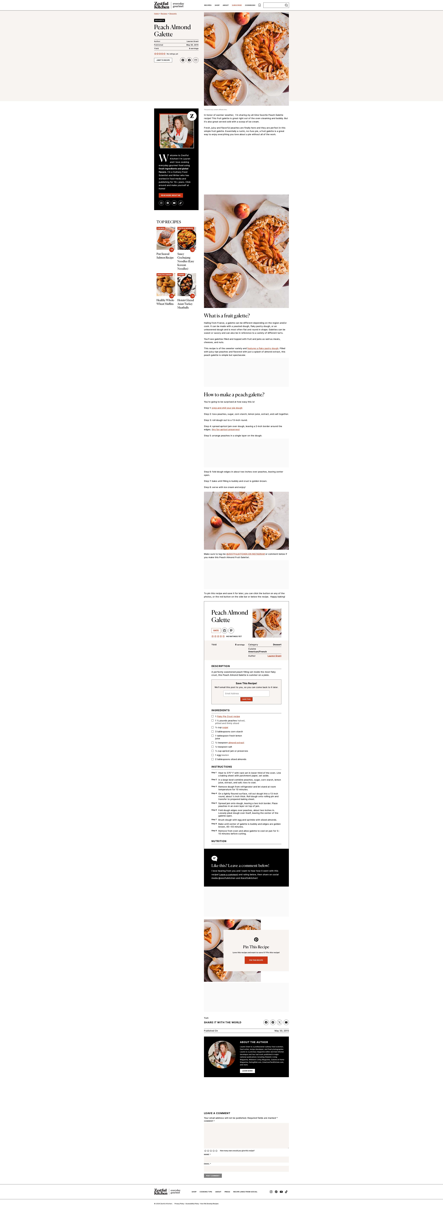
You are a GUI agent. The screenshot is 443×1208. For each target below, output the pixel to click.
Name (207, 1154)
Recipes (208, 5)
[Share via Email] (286, 1022)
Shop (217, 5)
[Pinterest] (167, 202)
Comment (209, 1121)
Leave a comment (228, 874)
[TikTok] (180, 202)
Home (156, 14)
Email (207, 1164)
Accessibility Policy (192, 1204)
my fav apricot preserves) (226, 429)
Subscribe (237, 5)
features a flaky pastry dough (262, 348)
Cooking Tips (206, 1192)
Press (227, 1192)
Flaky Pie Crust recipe (228, 716)
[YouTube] (174, 202)
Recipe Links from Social (245, 1192)
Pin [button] (231, 630)
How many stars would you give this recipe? (237, 1151)
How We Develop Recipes (209, 1204)
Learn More (247, 1071)
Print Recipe (224, 630)
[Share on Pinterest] (272, 1022)
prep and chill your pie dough (227, 408)
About (226, 5)
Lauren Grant (193, 41)
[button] (155, 53)
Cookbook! (250, 5)
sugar (225, 727)
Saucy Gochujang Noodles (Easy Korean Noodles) (185, 261)
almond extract (236, 742)
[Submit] (286, 5)
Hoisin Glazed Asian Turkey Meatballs (185, 303)
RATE (216, 630)
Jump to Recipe (163, 60)
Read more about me (171, 195)
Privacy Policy (179, 1204)
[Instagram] (161, 202)
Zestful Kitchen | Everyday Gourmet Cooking (169, 5)
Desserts (173, 14)
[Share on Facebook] (266, 1022)
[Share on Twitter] (279, 1022)
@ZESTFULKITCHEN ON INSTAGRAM (245, 554)
